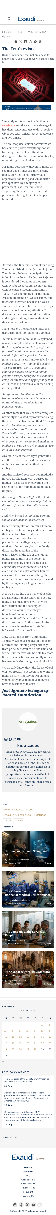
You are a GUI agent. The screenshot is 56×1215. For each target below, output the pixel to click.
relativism (8, 125)
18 (13, 1043)
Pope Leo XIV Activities (15, 1072)
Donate (28, 1167)
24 (5, 1049)
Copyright (28, 1191)
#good (29, 810)
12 (20, 1036)
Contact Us (28, 1195)
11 (13, 1036)
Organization (28, 1179)
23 (50, 1043)
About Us (28, 1171)
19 (20, 1043)
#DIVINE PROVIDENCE (13, 810)
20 (28, 1043)
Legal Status (28, 1183)
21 (35, 1043)
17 (5, 1043)
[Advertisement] (28, 7)
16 (50, 1036)
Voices (22, 32)
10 (5, 1036)
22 (42, 1043)
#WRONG (18, 820)
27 (28, 1049)
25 (13, 1049)
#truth (7, 820)
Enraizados (10, 32)
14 (35, 1036)
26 (20, 1049)
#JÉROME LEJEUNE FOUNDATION (17, 815)
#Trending (41, 815)
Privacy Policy (28, 1187)
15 (42, 1036)
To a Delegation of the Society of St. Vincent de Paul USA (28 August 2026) (26, 1080)
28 (35, 1049)
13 (28, 1036)
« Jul (4, 1062)
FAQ (28, 1175)
